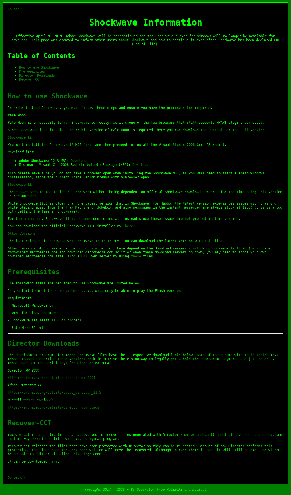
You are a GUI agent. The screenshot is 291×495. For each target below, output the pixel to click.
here (129, 226)
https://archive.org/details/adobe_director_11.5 (54, 393)
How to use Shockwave (39, 67)
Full (244, 130)
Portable (217, 130)
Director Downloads (37, 75)
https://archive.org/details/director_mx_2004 (51, 378)
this (209, 241)
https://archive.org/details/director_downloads (53, 407)
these (136, 256)
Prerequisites (32, 71)
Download (79, 161)
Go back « (17, 9)
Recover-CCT (30, 79)
